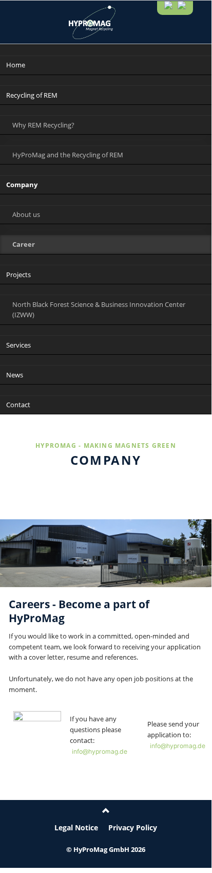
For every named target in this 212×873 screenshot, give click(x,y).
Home (15, 64)
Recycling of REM (31, 95)
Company (21, 184)
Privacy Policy (132, 827)
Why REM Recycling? (43, 125)
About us (26, 214)
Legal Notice (76, 827)
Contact (18, 404)
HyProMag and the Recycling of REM (67, 154)
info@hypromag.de (99, 751)
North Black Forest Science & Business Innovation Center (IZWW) (98, 310)
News (14, 374)
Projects (18, 274)
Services (18, 345)
